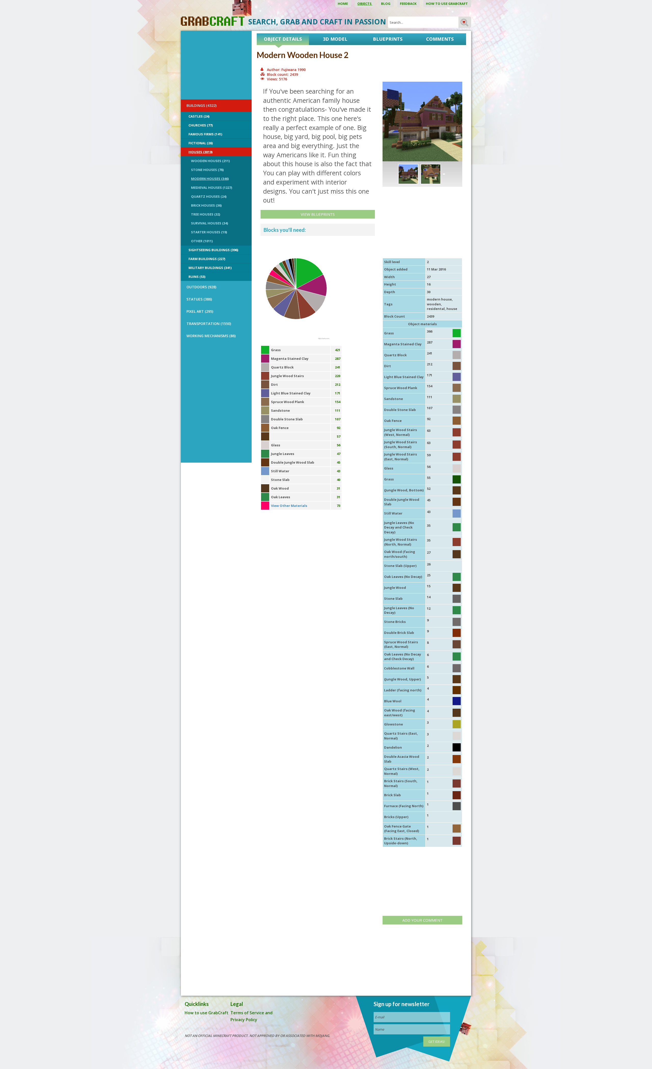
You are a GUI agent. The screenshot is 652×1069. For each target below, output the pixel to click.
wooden (434, 304)
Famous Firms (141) (205, 134)
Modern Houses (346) (210, 178)
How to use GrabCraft (447, 3)
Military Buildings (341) (210, 267)
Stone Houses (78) (207, 169)
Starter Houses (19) (209, 232)
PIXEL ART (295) (199, 311)
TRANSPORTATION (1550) (208, 323)
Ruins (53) (196, 276)
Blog (386, 3)
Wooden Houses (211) (210, 161)
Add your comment (422, 920)
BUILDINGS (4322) (201, 105)
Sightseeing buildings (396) (213, 250)
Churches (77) (200, 125)
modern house (439, 299)
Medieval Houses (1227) (211, 187)
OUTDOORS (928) (201, 286)
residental (436, 308)
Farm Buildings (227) (206, 258)
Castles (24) (198, 116)
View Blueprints (318, 214)
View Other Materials (289, 505)
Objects (364, 3)
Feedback (408, 3)
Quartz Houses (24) (208, 196)
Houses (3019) (200, 152)
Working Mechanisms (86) (211, 335)
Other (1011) (202, 241)
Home (343, 3)
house (451, 308)
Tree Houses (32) (205, 214)
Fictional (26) (200, 143)
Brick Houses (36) (206, 205)
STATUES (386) (199, 299)
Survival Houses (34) (209, 223)
